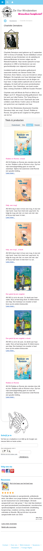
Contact (5, 545)
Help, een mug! (11, 205)
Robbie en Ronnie (12, 383)
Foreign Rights (26, 548)
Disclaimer (15, 548)
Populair (37, 125)
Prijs (23, 125)
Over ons (14, 545)
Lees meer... (10, 173)
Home (5, 21)
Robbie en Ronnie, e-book (15, 159)
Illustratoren (13, 21)
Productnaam (16, 125)
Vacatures (36, 545)
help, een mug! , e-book (14, 250)
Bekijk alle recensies (8, 527)
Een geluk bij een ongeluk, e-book (18, 338)
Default (29, 125)
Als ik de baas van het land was (21, 483)
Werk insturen (25, 545)
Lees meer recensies (9, 524)
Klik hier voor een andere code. (9, 454)
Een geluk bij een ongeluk (15, 294)
